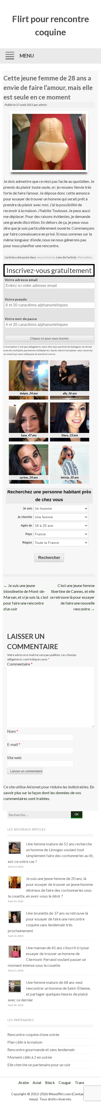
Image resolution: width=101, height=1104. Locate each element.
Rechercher (49, 558)
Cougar (65, 1082)
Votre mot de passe (21, 319)
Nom (12, 731)
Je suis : (28, 508)
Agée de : (27, 525)
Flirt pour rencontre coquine (50, 25)
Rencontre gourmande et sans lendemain (41, 1049)
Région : (28, 542)
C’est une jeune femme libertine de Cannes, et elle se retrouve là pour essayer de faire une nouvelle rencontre (72, 597)
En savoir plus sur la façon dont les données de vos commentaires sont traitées (48, 792)
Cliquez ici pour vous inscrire (49, 338)
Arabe (23, 1082)
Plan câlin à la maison (24, 1042)
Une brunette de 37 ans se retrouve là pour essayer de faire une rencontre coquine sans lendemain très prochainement (48, 922)
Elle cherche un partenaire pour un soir (39, 1064)
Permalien (85, 257)
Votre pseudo (16, 299)
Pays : (29, 534)
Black (50, 1082)
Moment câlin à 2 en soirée (29, 1057)
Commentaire (20, 664)
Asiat (37, 1082)
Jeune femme (46, 257)
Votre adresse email (21, 280)
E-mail (13, 744)
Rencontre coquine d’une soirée (33, 1034)
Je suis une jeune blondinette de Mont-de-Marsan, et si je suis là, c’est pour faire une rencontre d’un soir (25, 597)
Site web (14, 757)
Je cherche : (25, 517)
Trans (79, 1082)
